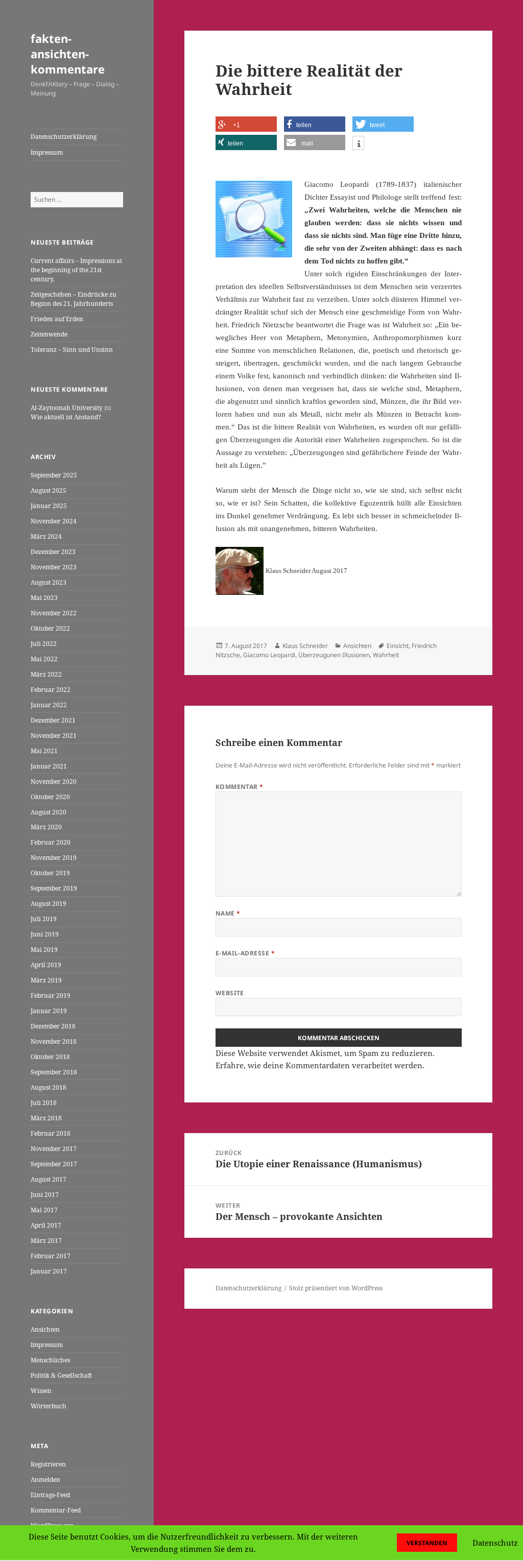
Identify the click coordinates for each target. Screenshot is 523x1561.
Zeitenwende (49, 334)
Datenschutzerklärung (64, 136)
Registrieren (48, 1464)
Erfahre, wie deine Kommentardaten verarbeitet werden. (320, 1065)
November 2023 (54, 567)
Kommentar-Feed (56, 1510)
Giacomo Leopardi (269, 655)
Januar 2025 (49, 505)
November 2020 (54, 781)
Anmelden (45, 1479)
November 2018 (54, 1041)
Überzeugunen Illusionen (334, 655)
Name (228, 913)
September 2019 (54, 888)
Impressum (47, 152)
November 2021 (54, 735)
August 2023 (48, 582)
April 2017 (46, 1225)
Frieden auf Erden (57, 319)
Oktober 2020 (50, 796)
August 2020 (48, 812)
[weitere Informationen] (358, 144)
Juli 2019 (44, 919)
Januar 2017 (49, 1271)
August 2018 (48, 1087)
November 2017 (54, 1148)
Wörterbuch (48, 1406)
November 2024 (54, 521)
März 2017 (46, 1240)
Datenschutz (495, 1543)
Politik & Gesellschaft (61, 1375)
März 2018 (46, 1118)
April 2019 (46, 964)
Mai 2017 (44, 1210)
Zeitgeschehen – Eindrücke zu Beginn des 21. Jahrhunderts (73, 299)
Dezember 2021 (53, 720)
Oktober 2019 (50, 873)
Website (230, 993)
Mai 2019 (44, 949)
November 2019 (54, 857)
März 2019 (46, 980)
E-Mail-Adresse (245, 953)
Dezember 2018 (53, 1026)
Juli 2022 (44, 643)
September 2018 (54, 1072)
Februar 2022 (50, 689)
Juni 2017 (45, 1194)
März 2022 (46, 674)
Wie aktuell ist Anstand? (66, 417)
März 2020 (46, 827)
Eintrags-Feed (50, 1495)
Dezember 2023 (53, 551)
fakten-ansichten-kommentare (68, 54)
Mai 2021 (44, 751)
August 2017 (48, 1179)
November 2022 (54, 613)
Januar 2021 (49, 766)
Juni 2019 (45, 934)
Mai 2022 (44, 659)
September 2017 (54, 1164)
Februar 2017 (50, 1256)
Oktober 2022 (50, 628)
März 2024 (46, 536)
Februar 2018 (50, 1133)
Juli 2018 (44, 1102)
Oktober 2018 (50, 1056)
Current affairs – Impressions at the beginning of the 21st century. (76, 269)
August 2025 (48, 490)
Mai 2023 (44, 597)
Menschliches (50, 1360)
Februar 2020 (50, 842)
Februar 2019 (50, 995)
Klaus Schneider (305, 645)
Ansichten (45, 1329)
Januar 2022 (49, 705)
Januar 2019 (49, 1010)
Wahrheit (386, 655)
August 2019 (48, 903)
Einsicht (398, 645)
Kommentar (240, 786)
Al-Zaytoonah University (67, 407)
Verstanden (427, 1543)
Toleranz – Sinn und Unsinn (72, 349)
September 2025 (54, 475)
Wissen (41, 1390)
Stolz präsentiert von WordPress (336, 1288)
